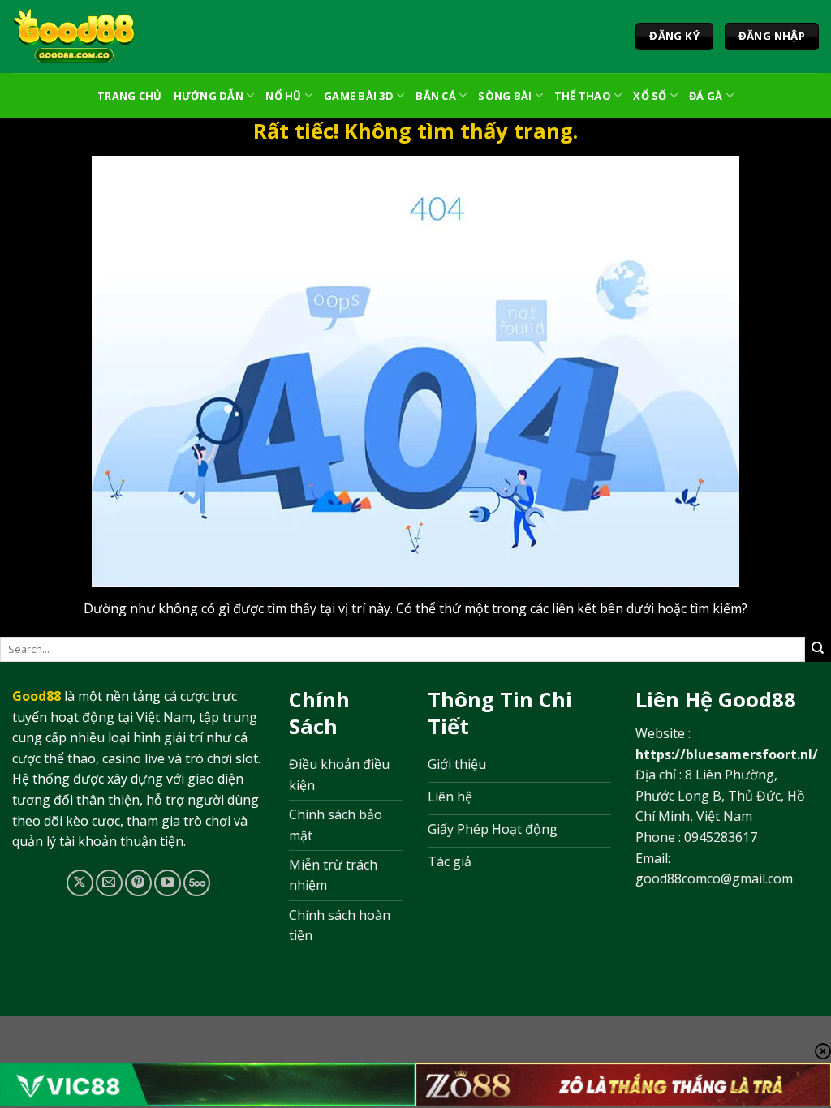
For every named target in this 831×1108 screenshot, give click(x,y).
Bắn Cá (436, 95)
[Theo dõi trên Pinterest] (138, 883)
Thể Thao (582, 95)
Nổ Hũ (283, 95)
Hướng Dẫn (208, 95)
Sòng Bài (505, 95)
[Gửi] (818, 649)
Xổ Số (649, 95)
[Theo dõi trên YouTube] (167, 883)
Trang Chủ (129, 95)
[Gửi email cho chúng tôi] (109, 883)
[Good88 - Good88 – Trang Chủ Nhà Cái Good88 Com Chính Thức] (74, 36)
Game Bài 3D (359, 95)
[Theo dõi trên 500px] (196, 883)
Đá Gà (705, 95)
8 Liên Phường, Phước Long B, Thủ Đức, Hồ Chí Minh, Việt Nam (720, 795)
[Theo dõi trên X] (80, 883)
